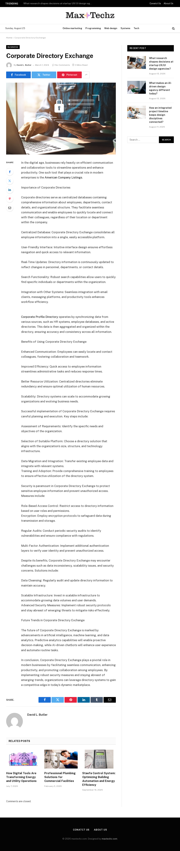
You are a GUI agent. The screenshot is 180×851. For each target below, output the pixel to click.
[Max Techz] (90, 16)
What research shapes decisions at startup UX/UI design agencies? (161, 63)
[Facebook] (9, 171)
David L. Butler (24, 65)
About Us (168, 3)
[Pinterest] (9, 198)
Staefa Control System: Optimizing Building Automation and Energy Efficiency (98, 779)
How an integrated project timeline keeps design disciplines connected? (160, 114)
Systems (125, 28)
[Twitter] (9, 180)
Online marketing (72, 28)
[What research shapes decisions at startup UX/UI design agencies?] (136, 62)
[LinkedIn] (9, 189)
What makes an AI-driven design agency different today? (55, 3)
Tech (136, 28)
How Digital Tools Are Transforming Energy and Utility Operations (21, 777)
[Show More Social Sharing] (86, 75)
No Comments (62, 65)
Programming (93, 28)
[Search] (173, 28)
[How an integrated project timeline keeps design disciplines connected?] (136, 112)
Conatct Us (155, 3)
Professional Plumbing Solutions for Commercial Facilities (60, 777)
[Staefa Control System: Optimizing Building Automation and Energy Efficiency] (99, 759)
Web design (110, 28)
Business (13, 47)
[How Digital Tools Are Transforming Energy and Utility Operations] (23, 759)
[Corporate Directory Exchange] (61, 119)
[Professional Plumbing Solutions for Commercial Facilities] (61, 759)
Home (9, 37)
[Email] (9, 207)
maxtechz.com (109, 838)
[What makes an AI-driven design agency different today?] (136, 87)
